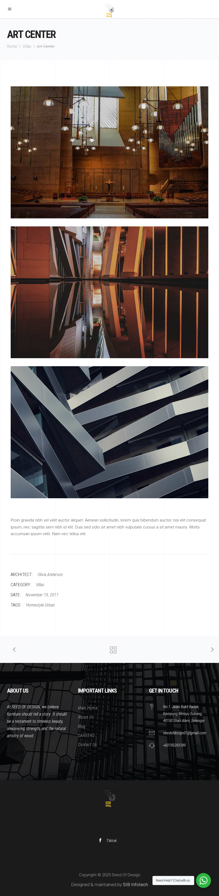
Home (12, 46)
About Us (86, 717)
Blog (81, 726)
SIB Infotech (135, 884)
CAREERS (86, 735)
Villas (27, 46)
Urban (49, 605)
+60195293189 (174, 745)
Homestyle (35, 605)
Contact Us (87, 744)
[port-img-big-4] (109, 152)
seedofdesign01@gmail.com (184, 733)
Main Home (87, 707)
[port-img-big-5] (109, 292)
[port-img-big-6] (109, 432)
